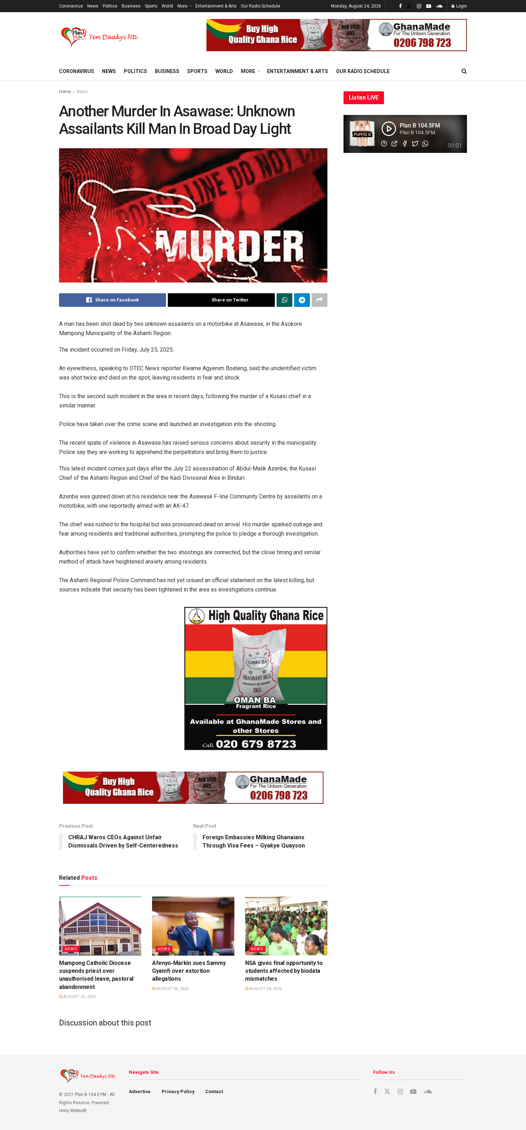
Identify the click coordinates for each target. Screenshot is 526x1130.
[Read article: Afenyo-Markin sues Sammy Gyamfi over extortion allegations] (193, 926)
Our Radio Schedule (260, 6)
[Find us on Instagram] (419, 6)
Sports (151, 6)
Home (65, 91)
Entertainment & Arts (216, 6)
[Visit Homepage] (100, 37)
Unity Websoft (73, 1110)
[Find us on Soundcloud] (439, 6)
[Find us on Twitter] (409, 6)
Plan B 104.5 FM (90, 1094)
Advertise (140, 1091)
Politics (110, 6)
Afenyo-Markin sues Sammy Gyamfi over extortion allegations (188, 971)
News (92, 6)
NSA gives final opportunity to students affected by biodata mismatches (283, 971)
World (167, 6)
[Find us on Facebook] (400, 6)
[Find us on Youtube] (428, 6)
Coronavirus (71, 6)
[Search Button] (464, 71)
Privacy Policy (178, 1091)
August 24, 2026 (79, 996)
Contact (214, 1091)
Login (461, 6)
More (182, 6)
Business (131, 6)
